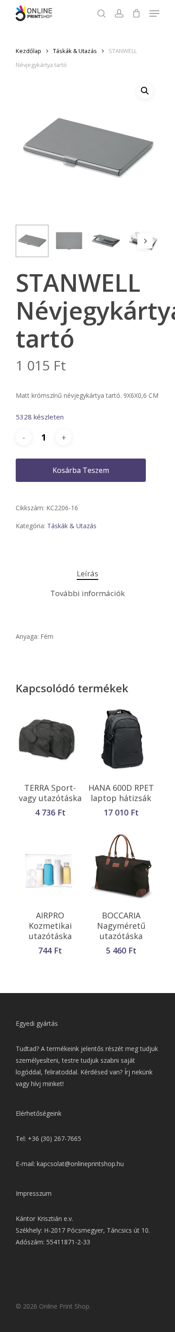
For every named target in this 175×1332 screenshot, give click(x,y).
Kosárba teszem (80, 470)
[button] (145, 91)
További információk (87, 593)
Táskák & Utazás (75, 51)
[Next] (145, 241)
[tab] (87, 574)
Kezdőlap (28, 51)
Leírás (87, 573)
